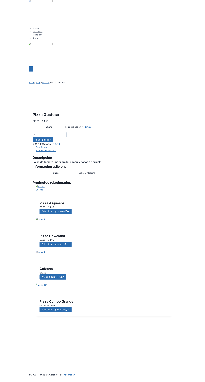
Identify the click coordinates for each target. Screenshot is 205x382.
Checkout (37, 35)
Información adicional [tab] (46, 150)
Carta (35, 38)
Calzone (46, 269)
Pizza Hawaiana (52, 236)
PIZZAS (56, 144)
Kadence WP (70, 375)
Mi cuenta (37, 31)
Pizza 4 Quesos (52, 203)
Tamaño (48, 127)
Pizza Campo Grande (56, 301)
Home (36, 28)
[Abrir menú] (31, 69)
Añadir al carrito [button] (50, 277)
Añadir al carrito (43, 140)
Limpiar (88, 127)
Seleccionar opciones (52, 211)
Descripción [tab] (41, 147)
